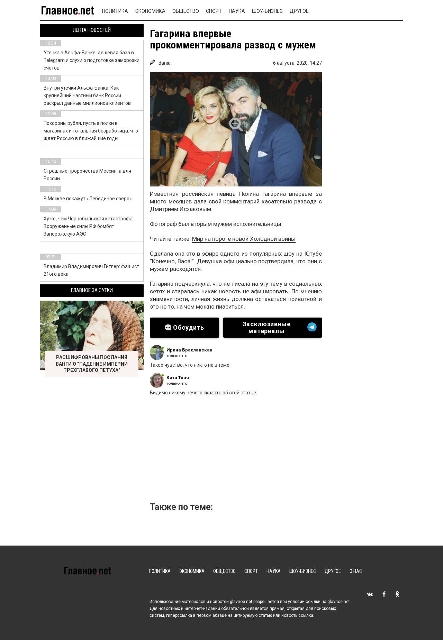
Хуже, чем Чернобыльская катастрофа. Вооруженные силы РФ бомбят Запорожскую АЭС (89, 226)
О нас (356, 571)
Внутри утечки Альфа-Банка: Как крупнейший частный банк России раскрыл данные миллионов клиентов (87, 95)
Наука (237, 11)
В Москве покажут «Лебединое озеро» (88, 198)
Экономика (150, 11)
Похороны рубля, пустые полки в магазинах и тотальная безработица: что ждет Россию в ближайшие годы (91, 130)
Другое (299, 11)
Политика (115, 11)
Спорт (214, 11)
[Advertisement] (266, 451)
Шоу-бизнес (267, 11)
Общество (185, 11)
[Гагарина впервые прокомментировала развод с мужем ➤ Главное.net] (236, 129)
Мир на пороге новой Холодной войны (244, 238)
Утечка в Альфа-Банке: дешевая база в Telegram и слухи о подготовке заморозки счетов (91, 60)
